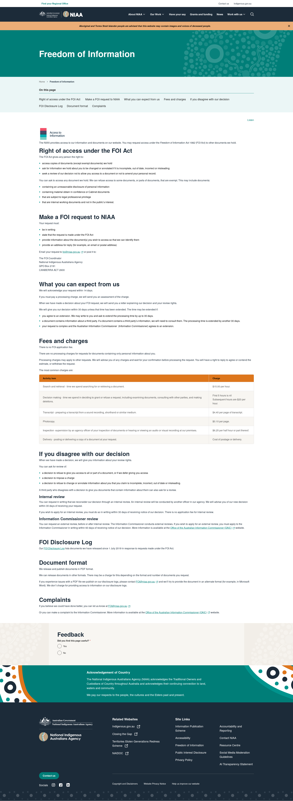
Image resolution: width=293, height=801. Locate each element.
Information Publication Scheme (189, 728)
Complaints (99, 106)
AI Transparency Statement (236, 764)
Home (42, 81)
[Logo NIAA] (61, 14)
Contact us (224, 3)
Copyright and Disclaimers (125, 783)
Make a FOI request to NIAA (102, 99)
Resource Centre (230, 745)
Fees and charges (175, 99)
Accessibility (182, 738)
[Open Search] (252, 14)
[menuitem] (137, 14)
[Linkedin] (68, 785)
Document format (77, 106)
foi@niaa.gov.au (71, 252)
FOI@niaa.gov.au (145, 581)
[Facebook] (61, 785)
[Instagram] (53, 785)
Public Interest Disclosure (190, 752)
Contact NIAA (228, 738)
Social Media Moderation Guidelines (235, 754)
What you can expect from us (142, 99)
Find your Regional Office (55, 3)
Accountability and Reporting (231, 728)
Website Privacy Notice (155, 783)
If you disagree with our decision (209, 99)
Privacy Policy (183, 760)
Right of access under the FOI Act (60, 99)
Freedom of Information (189, 745)
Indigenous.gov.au (242, 3)
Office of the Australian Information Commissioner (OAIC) (201, 527)
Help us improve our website (185, 783)
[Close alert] (289, 26)
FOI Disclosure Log (51, 106)
